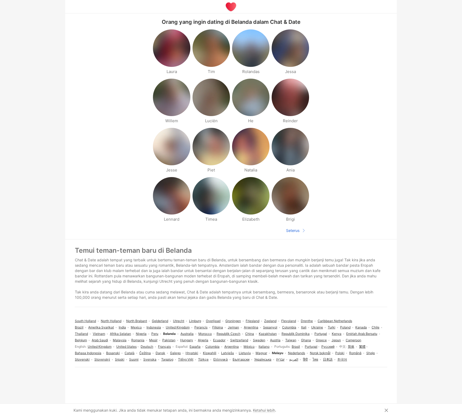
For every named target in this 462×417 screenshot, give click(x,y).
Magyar (261, 353)
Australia (187, 334)
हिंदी (305, 359)
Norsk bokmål (320, 353)
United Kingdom (99, 347)
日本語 (328, 359)
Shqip (370, 353)
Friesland (252, 321)
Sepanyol (270, 327)
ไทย (315, 359)
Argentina (231, 347)
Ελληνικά (220, 359)
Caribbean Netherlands (335, 321)
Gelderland (160, 321)
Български (241, 359)
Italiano (264, 347)
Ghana (306, 340)
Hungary (186, 340)
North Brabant (136, 321)
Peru (154, 334)
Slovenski (82, 359)
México (249, 347)
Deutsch (147, 347)
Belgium (81, 340)
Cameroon (353, 340)
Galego (175, 353)
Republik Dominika (296, 334)
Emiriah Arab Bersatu (361, 334)
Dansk (160, 353)
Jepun (336, 340)
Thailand (81, 334)
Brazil (79, 327)
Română (355, 353)
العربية (293, 359)
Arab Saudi (100, 340)
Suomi (133, 359)
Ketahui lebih (264, 410)
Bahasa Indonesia (88, 353)
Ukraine (317, 327)
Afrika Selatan (120, 334)
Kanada (361, 327)
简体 (351, 347)
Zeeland (270, 321)
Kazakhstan (268, 334)
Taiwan (290, 340)
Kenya (336, 334)
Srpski (119, 359)
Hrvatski (192, 353)
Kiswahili (209, 353)
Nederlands (296, 353)
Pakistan (168, 340)
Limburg (195, 321)
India (122, 327)
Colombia (212, 347)
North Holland (111, 321)
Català (129, 353)
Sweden (259, 340)
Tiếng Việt (185, 359)
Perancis (200, 327)
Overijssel (213, 321)
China (249, 334)
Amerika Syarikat (101, 327)
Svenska (149, 359)
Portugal (311, 347)
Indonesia (154, 327)
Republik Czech (228, 334)
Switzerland (239, 340)
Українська (262, 359)
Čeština (145, 353)
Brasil (296, 347)
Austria (275, 340)
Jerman (233, 327)
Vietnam (99, 334)
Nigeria (141, 334)
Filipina (217, 327)
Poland (345, 327)
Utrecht (178, 321)
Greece (321, 340)
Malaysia (119, 340)
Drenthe (307, 321)
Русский (327, 347)
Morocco (205, 334)
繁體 (362, 347)
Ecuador (219, 340)
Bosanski (113, 353)
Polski (339, 353)
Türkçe (203, 359)
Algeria (203, 340)
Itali (303, 327)
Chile (375, 327)
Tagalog (167, 359)
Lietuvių (245, 353)
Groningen (233, 321)
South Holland (85, 321)
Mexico (136, 327)
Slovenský (102, 359)
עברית (280, 359)
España (195, 347)
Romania (137, 340)
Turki (331, 327)
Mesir (153, 340)
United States (126, 347)
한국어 (342, 359)
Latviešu (227, 353)
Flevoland (288, 321)
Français (164, 347)
